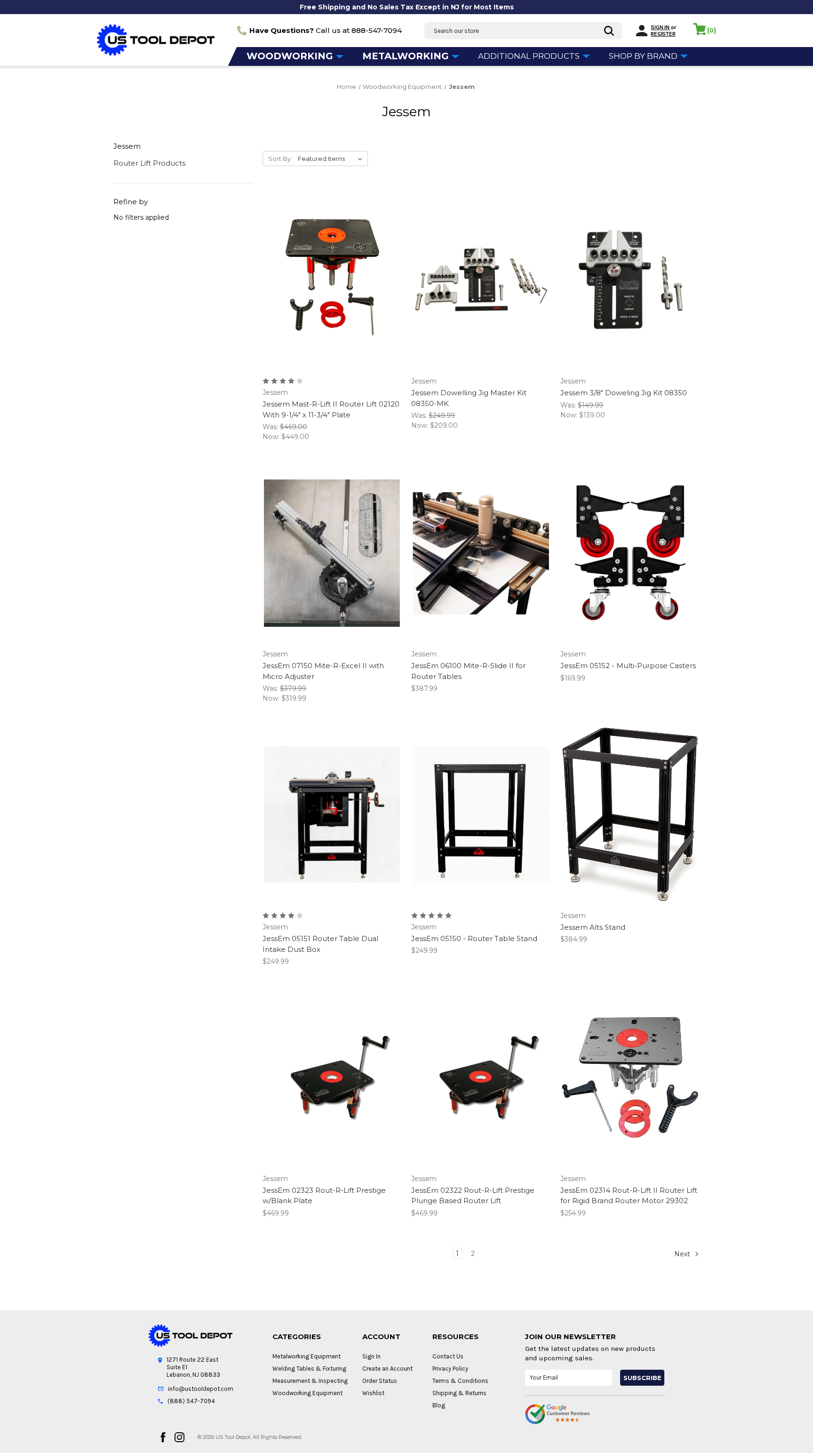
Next (683, 1253)
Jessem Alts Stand (592, 927)
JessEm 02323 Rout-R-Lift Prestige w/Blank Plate (324, 1196)
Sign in (660, 27)
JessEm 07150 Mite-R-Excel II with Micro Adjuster (323, 671)
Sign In (371, 1356)
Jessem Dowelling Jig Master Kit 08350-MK (468, 398)
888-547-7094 (376, 30)
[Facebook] (163, 1437)
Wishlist (373, 1393)
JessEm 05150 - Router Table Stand (474, 938)
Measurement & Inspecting (310, 1380)
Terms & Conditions (460, 1380)
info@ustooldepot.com (200, 1388)
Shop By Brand (644, 56)
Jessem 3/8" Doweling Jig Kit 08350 (623, 392)
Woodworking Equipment (307, 1393)
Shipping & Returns (459, 1393)
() (711, 30)
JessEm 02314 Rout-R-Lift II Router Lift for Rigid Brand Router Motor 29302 (628, 1196)
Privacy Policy (450, 1368)
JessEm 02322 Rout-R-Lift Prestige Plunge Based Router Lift (472, 1196)
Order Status (379, 1380)
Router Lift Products (149, 163)
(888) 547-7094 (191, 1401)
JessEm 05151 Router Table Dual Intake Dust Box (320, 944)
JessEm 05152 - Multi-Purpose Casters (628, 665)
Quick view (330, 263)
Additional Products (530, 56)
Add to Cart (332, 297)
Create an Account (387, 1368)
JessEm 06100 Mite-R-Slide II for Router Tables (468, 671)
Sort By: (280, 158)
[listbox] (331, 159)
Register (663, 34)
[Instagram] (179, 1437)
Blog (438, 1405)
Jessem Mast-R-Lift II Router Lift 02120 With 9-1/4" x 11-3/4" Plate (331, 409)
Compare (328, 280)
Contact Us (447, 1356)
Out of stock (481, 297)
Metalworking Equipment (306, 1356)
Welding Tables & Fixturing (309, 1368)
